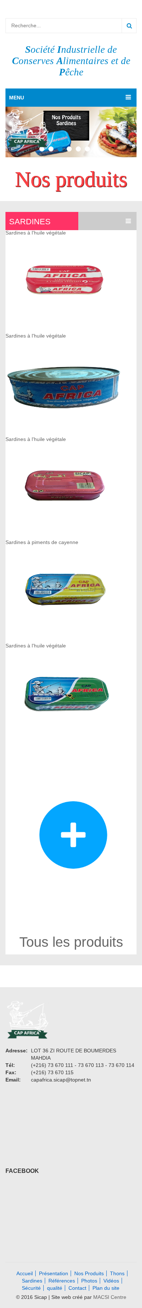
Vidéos (111, 1281)
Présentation (53, 1273)
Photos (89, 1281)
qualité (54, 1288)
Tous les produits (71, 942)
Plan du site (105, 1288)
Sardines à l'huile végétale (35, 233)
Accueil (24, 1273)
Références (61, 1281)
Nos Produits (89, 1273)
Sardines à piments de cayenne (41, 542)
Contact (77, 1288)
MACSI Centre (109, 1297)
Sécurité (31, 1288)
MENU (16, 98)
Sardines (30, 221)
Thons (117, 1273)
